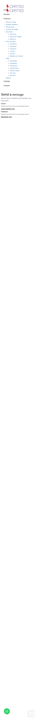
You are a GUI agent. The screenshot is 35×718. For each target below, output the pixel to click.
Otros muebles (10, 41)
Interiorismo (13, 66)
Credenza (13, 49)
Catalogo (7, 81)
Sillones (8, 78)
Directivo (13, 75)
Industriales (13, 61)
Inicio (5, 10)
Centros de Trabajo (12, 29)
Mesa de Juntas (11, 22)
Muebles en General (16, 56)
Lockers (12, 51)
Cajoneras (13, 46)
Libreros (12, 53)
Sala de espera (14, 70)
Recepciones (10, 27)
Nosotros (7, 14)
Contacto (7, 85)
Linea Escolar (14, 68)
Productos (7, 18)
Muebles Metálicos (12, 24)
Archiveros (13, 44)
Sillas (7, 58)
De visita (12, 73)
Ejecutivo (13, 39)
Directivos (13, 34)
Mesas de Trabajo (15, 36)
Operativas (13, 63)
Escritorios (9, 32)
